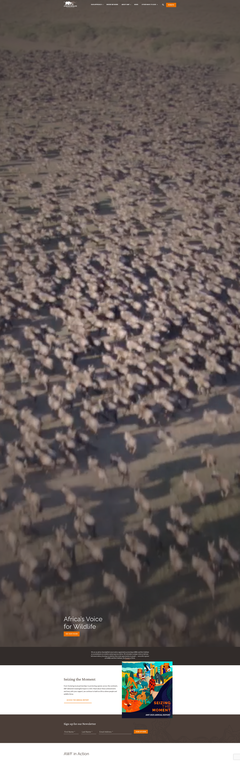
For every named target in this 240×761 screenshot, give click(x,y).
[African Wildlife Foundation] (70, 4)
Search (163, 5)
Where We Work (112, 4)
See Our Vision (72, 634)
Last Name (86, 731)
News (136, 4)
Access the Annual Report (78, 700)
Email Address (105, 731)
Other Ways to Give (149, 4)
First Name (69, 731)
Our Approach (96, 4)
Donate (171, 5)
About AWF (125, 4)
